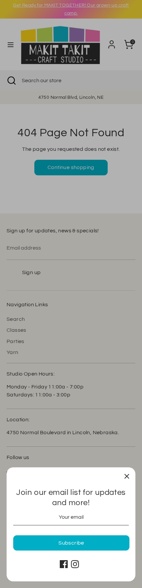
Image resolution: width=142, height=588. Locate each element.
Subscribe (71, 543)
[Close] (127, 476)
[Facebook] (64, 564)
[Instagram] (75, 564)
